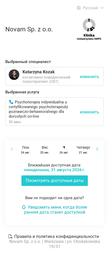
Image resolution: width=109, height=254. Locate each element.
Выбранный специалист (28, 61)
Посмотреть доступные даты (55, 180)
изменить (89, 111)
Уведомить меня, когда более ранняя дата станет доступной (55, 210)
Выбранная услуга (22, 92)
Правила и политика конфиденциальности (56, 236)
